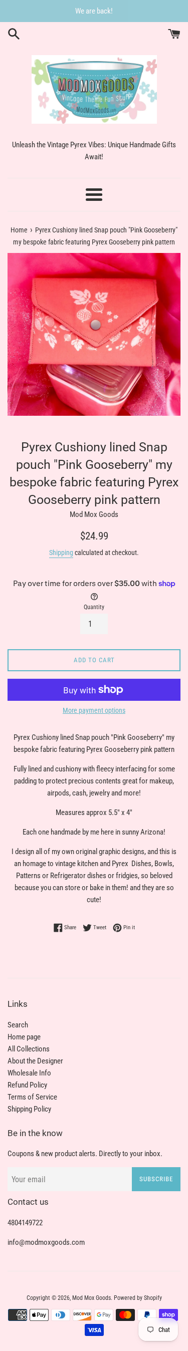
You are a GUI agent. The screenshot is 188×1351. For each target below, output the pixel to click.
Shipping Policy (29, 1109)
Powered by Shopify (138, 1297)
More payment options (94, 710)
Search (18, 1024)
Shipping (61, 553)
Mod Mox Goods (91, 1297)
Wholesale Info (29, 1072)
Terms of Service (32, 1097)
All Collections (29, 1048)
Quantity (94, 607)
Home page (24, 1036)
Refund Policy (27, 1085)
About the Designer (35, 1060)
